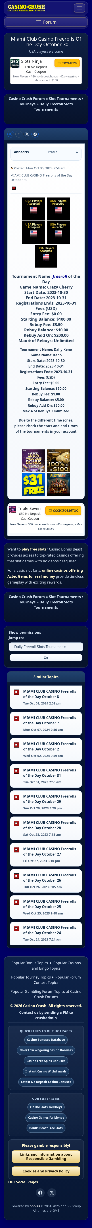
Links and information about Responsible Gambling (46, 1156)
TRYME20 (69, 63)
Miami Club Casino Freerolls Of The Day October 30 (46, 41)
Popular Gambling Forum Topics (37, 991)
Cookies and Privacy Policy (46, 1171)
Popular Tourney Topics (31, 977)
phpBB (35, 1206)
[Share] (10, 134)
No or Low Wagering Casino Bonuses (46, 1050)
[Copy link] (18, 134)
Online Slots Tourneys (46, 1107)
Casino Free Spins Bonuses (46, 1061)
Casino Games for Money (46, 1118)
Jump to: (16, 637)
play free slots (34, 549)
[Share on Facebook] (35, 134)
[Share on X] (27, 134)
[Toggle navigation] (79, 8)
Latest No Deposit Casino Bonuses (46, 1082)
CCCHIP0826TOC (65, 510)
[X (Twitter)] (51, 1192)
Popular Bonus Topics (29, 962)
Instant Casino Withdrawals (46, 1071)
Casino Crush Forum (27, 98)
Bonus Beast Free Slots (46, 1128)
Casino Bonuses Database (46, 1040)
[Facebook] (40, 1192)
